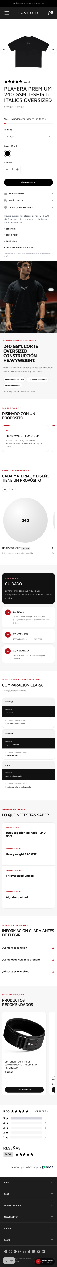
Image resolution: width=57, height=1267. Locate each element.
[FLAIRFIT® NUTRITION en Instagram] (20, 1252)
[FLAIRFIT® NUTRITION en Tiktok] (29, 1252)
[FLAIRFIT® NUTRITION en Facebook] (6, 1252)
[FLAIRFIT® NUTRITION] (28, 13)
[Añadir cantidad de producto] (17, 169)
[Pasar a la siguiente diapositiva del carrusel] (52, 49)
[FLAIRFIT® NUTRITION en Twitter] (10, 1252)
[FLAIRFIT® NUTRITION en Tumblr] (34, 1252)
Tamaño (8, 129)
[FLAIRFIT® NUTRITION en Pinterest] (15, 1252)
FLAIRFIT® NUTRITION (24, 1259)
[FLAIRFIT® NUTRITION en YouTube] (38, 1252)
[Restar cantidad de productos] (7, 169)
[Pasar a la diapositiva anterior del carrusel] (4, 49)
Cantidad (8, 162)
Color (7, 146)
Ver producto (24, 1089)
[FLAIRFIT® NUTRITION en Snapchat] (24, 1252)
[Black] (7, 153)
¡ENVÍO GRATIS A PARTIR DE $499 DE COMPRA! (28, 3)
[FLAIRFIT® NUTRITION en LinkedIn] (43, 1252)
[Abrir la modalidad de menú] (7, 13)
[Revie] (47, 1167)
